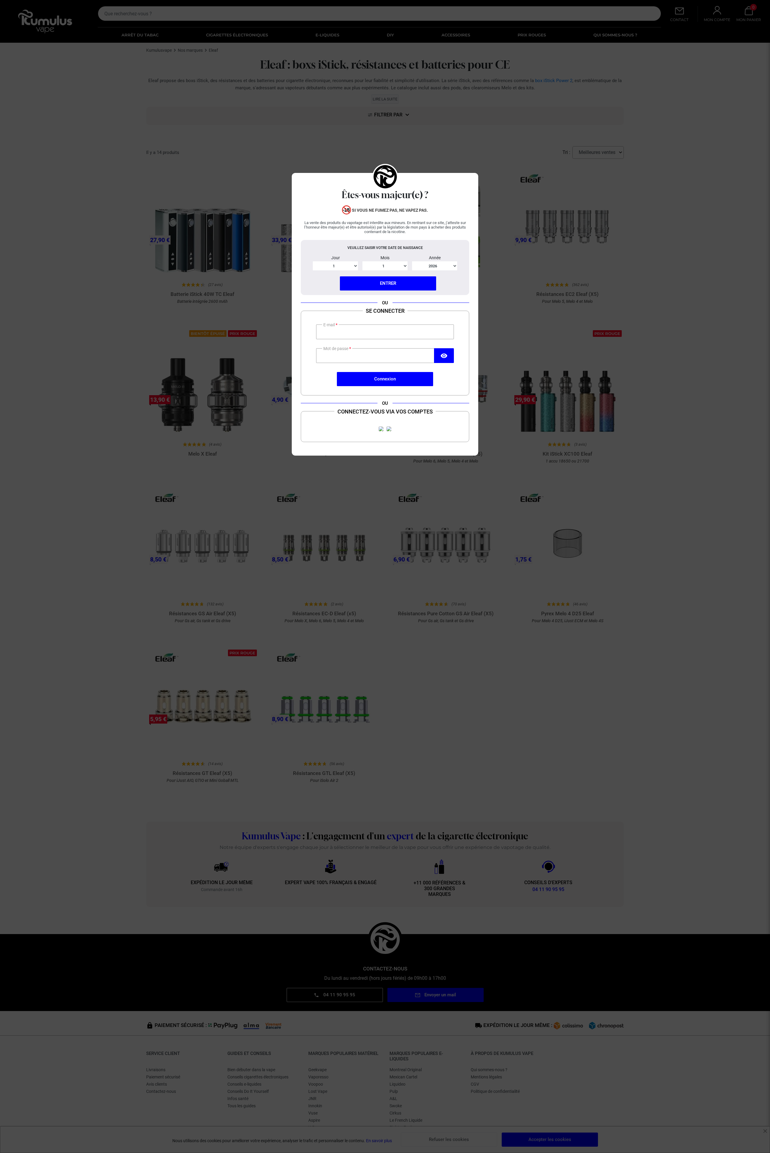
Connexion (385, 379)
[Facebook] (381, 428)
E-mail (329, 324)
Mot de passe (336, 348)
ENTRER (388, 283)
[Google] (389, 428)
